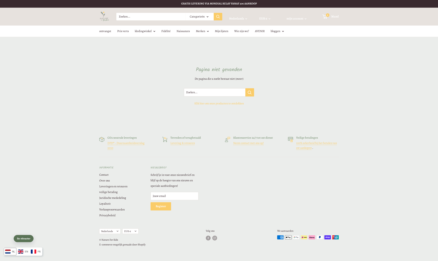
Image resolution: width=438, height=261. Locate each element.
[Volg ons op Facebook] (208, 237)
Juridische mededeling (112, 198)
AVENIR (260, 31)
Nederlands (107, 231)
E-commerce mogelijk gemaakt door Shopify (122, 244)
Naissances (183, 31)
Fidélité (166, 31)
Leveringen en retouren (113, 186)
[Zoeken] (218, 16)
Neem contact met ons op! (248, 143)
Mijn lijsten (221, 31)
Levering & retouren (182, 143)
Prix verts (123, 31)
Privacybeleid (107, 215)
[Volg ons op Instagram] (214, 237)
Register (161, 206)
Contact (104, 175)
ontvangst (105, 31)
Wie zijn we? (241, 31)
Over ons (104, 181)
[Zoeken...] (249, 92)
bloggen (275, 31)
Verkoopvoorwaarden (112, 209)
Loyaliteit (105, 204)
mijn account (295, 18)
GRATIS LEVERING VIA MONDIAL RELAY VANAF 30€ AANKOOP (219, 3)
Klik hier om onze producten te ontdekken (219, 103)
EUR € (127, 231)
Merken (200, 31)
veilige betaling (108, 192)
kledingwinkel (143, 31)
